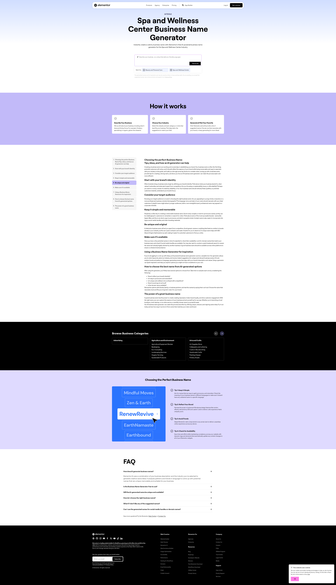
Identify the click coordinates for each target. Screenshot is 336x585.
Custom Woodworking (197, 350)
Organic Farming (157, 355)
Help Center (152, 516)
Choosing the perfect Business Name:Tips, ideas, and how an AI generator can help (124, 162)
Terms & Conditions (97, 564)
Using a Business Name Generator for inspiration (123, 193)
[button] (222, 333)
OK (295, 579)
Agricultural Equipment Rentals (162, 344)
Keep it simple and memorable (124, 178)
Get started (236, 5)
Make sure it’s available (122, 187)
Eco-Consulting (157, 350)
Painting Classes (195, 355)
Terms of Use (168, 77)
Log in (226, 5)
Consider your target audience (125, 173)
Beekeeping (156, 347)
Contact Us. (162, 516)
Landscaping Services (159, 352)
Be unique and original (122, 183)
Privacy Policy (109, 564)
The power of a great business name (124, 207)
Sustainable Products (159, 358)
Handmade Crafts (196, 352)
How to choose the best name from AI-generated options (124, 200)
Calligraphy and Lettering (198, 347)
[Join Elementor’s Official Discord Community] (104, 538)
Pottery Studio (195, 358)
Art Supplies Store (196, 344)
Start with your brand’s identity (125, 168)
